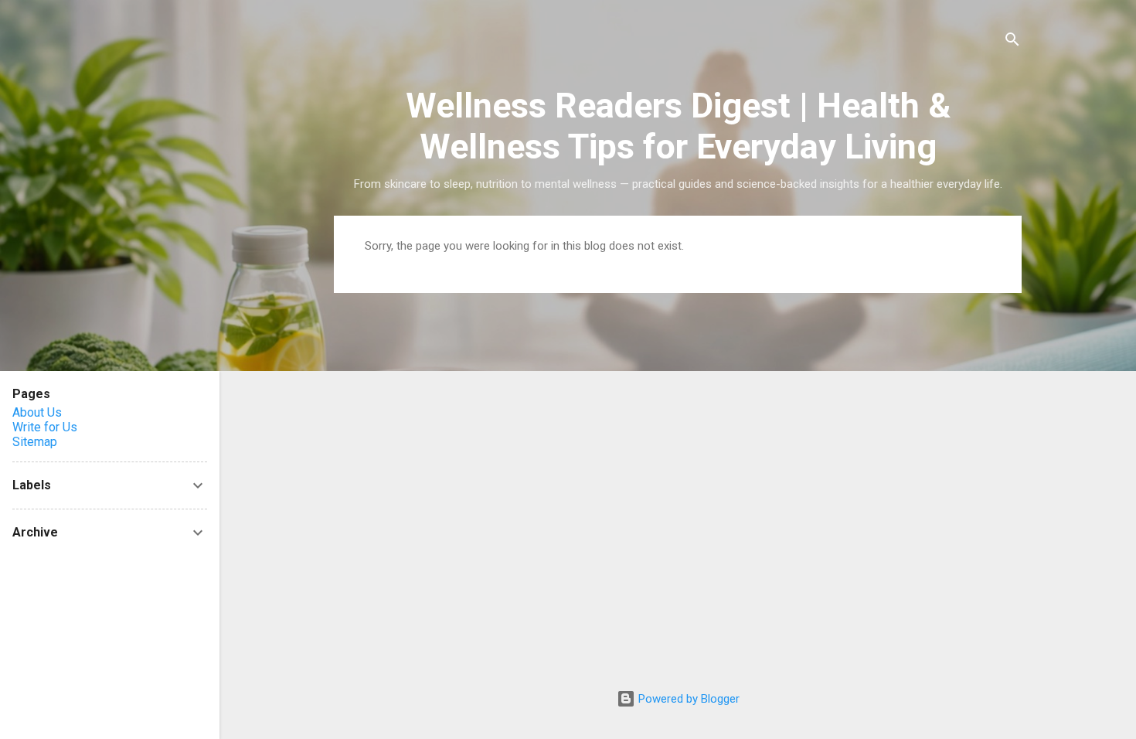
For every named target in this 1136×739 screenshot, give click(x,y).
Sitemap (34, 441)
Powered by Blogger (687, 699)
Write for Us (44, 427)
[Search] (1012, 42)
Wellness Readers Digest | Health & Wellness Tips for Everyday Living (678, 126)
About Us (37, 412)
